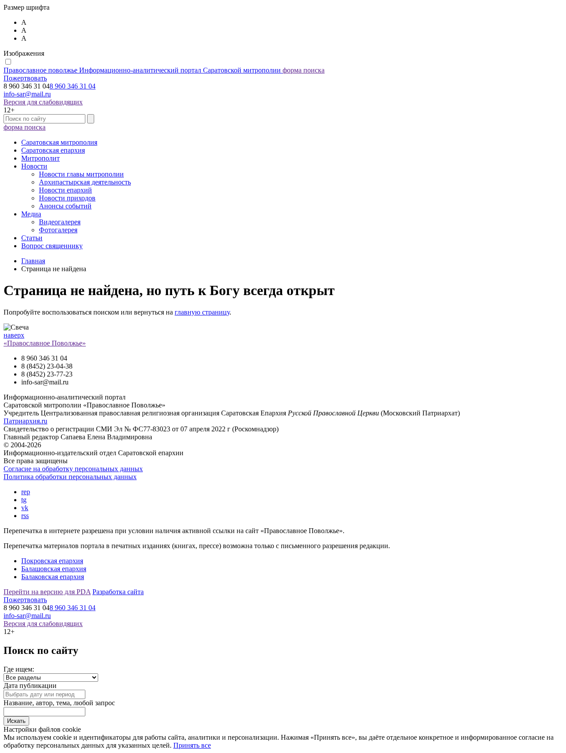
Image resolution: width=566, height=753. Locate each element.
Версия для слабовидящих (43, 102)
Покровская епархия (52, 561)
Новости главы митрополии (81, 174)
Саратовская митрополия (59, 142)
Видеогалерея (59, 222)
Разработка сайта (118, 591)
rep (25, 492)
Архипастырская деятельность (85, 182)
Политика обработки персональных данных (70, 476)
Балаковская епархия (52, 576)
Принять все (192, 745)
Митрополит (40, 158)
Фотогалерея (58, 230)
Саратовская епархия (53, 150)
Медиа (31, 214)
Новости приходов (67, 198)
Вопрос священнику (52, 246)
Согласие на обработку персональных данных (73, 469)
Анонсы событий (65, 206)
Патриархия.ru (25, 421)
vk (24, 507)
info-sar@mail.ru (27, 94)
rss (25, 515)
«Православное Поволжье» (45, 343)
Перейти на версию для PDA (47, 591)
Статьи (31, 238)
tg (24, 499)
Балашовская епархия (53, 568)
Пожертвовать (25, 78)
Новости (34, 166)
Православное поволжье (142, 70)
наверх (14, 335)
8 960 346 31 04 (73, 86)
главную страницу (202, 312)
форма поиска (304, 70)
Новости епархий (65, 190)
